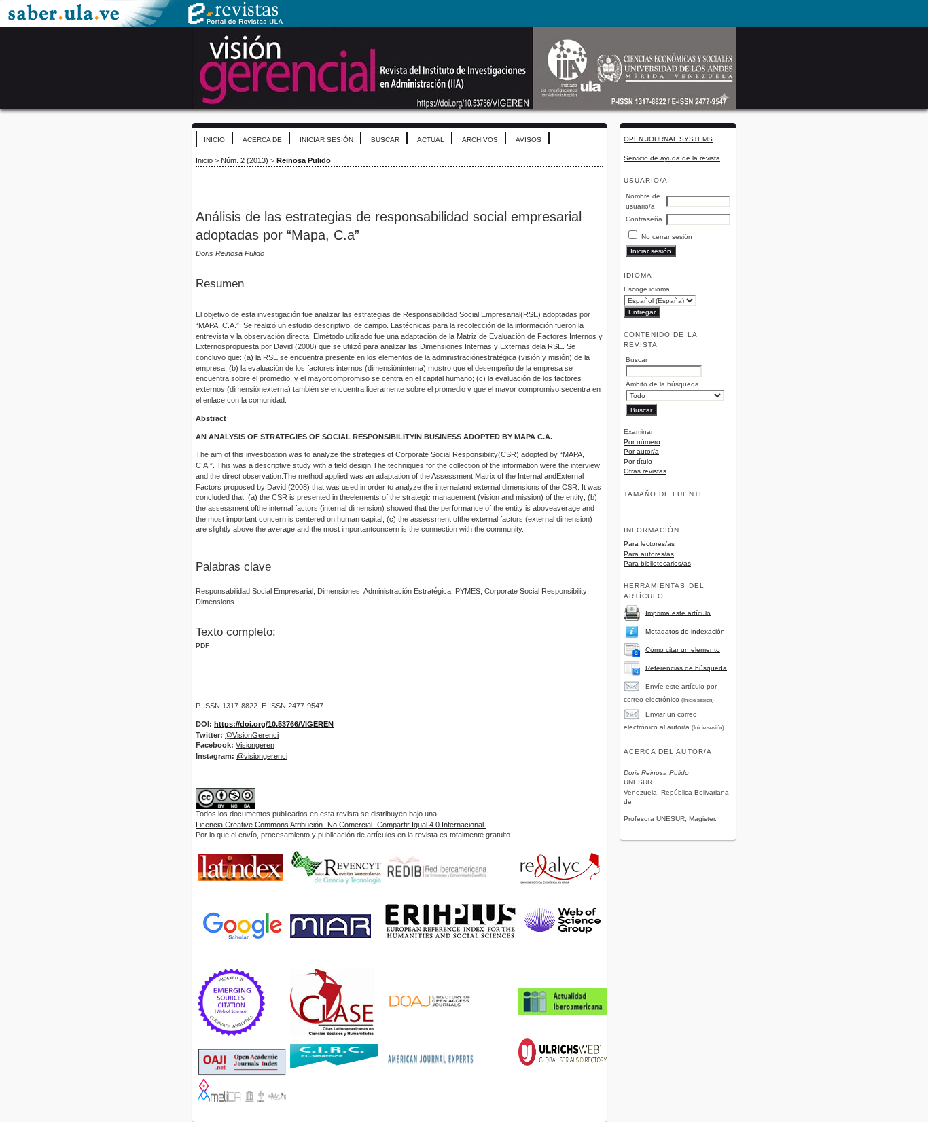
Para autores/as (649, 554)
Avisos (528, 139)
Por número (642, 442)
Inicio (214, 139)
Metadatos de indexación (685, 630)
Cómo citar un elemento (682, 649)
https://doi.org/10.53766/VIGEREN (274, 724)
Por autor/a (641, 451)
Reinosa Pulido (303, 160)
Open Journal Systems (668, 139)
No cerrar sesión (666, 236)
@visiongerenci (261, 756)
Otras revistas (645, 471)
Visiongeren (255, 745)
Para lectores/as (649, 543)
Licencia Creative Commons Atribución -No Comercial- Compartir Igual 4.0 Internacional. (341, 824)
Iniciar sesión (326, 139)
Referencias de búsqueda (686, 667)
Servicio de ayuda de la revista (672, 158)
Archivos (480, 139)
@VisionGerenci (252, 735)
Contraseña (644, 219)
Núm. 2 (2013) (244, 160)
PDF (202, 645)
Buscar (385, 139)
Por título (638, 461)
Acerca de (262, 139)
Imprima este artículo (678, 612)
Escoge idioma (647, 289)
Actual (430, 139)
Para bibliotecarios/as (657, 563)
